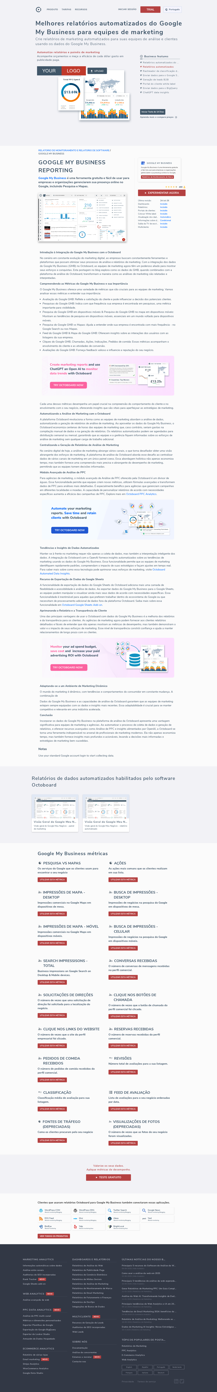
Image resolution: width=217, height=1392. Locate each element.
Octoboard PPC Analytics (141, 494)
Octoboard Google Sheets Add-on (82, 605)
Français (129, 1373)
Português (161, 1367)
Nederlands (177, 1367)
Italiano (145, 1373)
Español (145, 1367)
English (129, 1367)
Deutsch (161, 1373)
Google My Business (52, 178)
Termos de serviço (146, 1381)
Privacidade (128, 1381)
